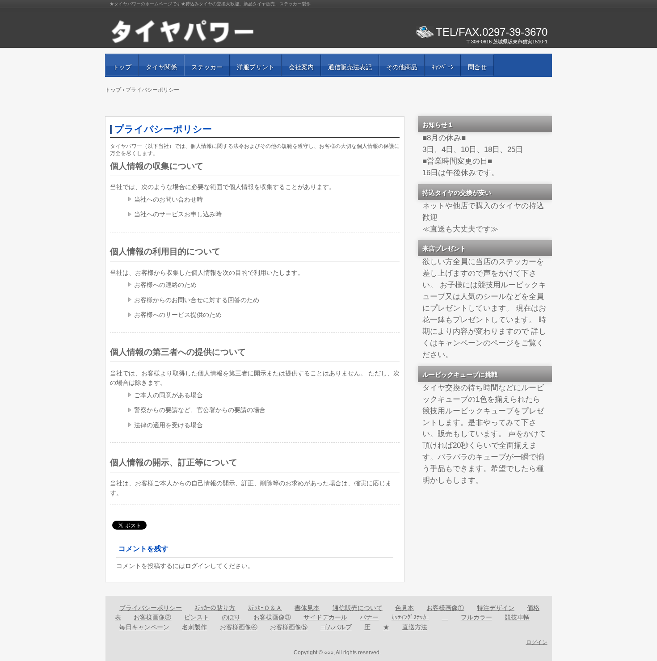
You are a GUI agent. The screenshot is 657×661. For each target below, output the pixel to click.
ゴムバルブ (336, 627)
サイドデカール (325, 617)
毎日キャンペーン (144, 627)
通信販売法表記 (350, 67)
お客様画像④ (238, 627)
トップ (122, 67)
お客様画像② (152, 617)
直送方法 (414, 627)
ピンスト (196, 617)
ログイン (197, 565)
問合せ (477, 67)
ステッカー (207, 67)
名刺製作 (194, 627)
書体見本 (307, 607)
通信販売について (358, 607)
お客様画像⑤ (288, 627)
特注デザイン (495, 607)
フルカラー (476, 617)
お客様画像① (445, 607)
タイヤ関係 (161, 67)
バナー (369, 617)
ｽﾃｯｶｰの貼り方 (214, 607)
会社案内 (301, 67)
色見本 (404, 607)
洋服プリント (255, 67)
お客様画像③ (272, 617)
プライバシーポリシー (150, 607)
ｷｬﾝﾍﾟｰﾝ (443, 67)
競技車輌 (517, 617)
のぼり (231, 617)
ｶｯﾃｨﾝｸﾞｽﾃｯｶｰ (410, 617)
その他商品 (401, 67)
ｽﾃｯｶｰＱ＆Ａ (265, 607)
